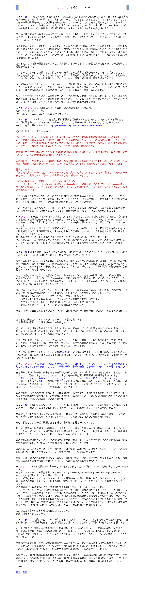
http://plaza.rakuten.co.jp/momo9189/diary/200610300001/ (76, 125)
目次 (18, 572)
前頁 (25, 572)
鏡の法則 (65, 352)
